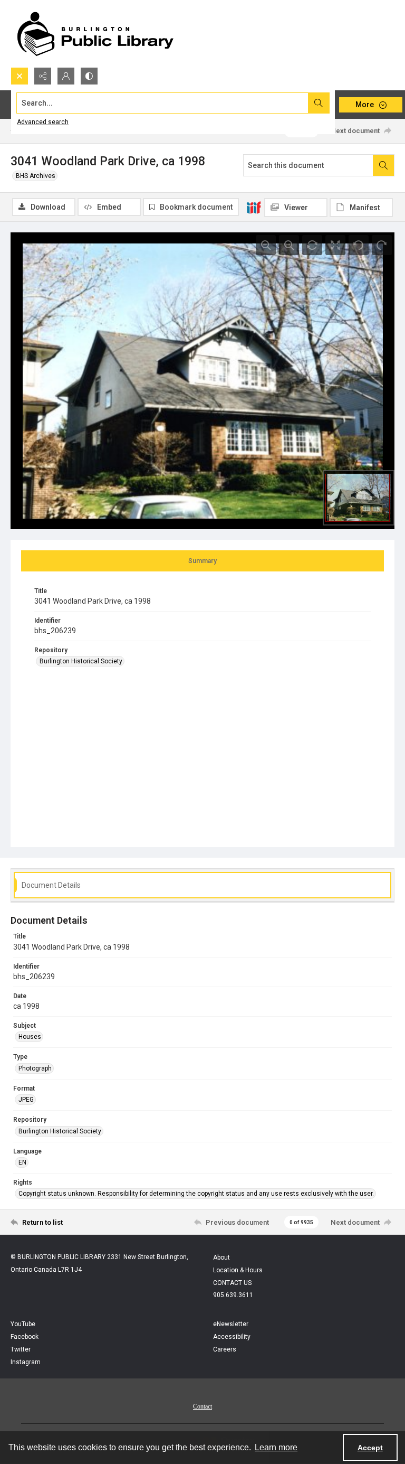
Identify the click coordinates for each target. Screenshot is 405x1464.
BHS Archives (35, 176)
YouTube (23, 1324)
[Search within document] (383, 165)
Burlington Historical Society (81, 661)
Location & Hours (238, 1270)
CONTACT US (232, 1283)
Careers (224, 1349)
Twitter (21, 1349)
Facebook (24, 1336)
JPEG (26, 1099)
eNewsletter (230, 1324)
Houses (29, 1036)
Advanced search (43, 122)
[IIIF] (253, 207)
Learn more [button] (276, 1447)
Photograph (35, 1068)
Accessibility (231, 1336)
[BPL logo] (95, 33)
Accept (370, 1447)
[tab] (202, 561)
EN (22, 1162)
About (221, 1257)
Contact (202, 1406)
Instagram (26, 1362)
